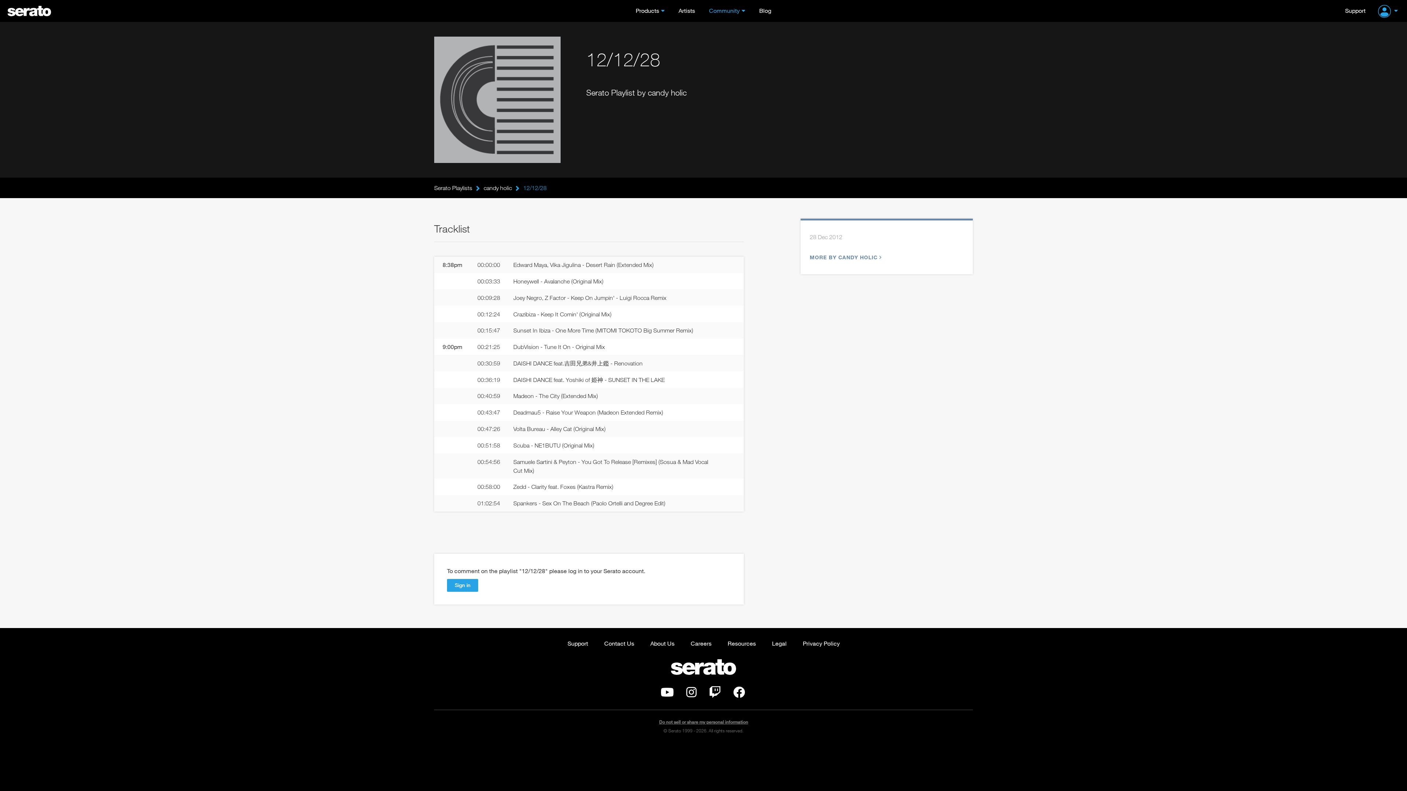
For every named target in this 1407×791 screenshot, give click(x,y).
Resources (742, 643)
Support (1355, 10)
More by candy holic (844, 257)
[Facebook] (739, 694)
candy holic (498, 188)
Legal (779, 643)
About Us (662, 643)
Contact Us (619, 643)
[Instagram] (691, 694)
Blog (765, 10)
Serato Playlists (453, 188)
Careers (701, 643)
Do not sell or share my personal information (703, 722)
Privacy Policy (821, 643)
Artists (687, 10)
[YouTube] (667, 694)
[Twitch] (715, 694)
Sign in (462, 585)
